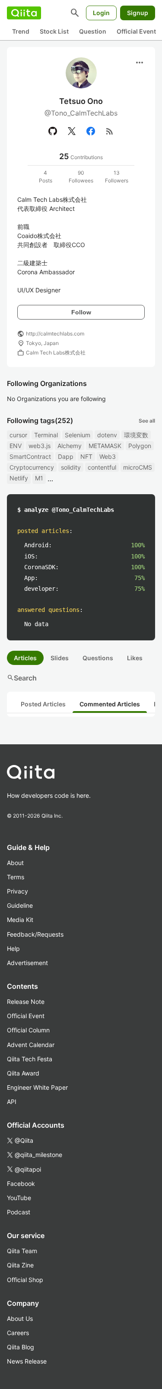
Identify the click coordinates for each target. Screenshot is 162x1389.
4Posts (45, 176)
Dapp (65, 456)
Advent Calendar (30, 1044)
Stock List (54, 31)
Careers (18, 1332)
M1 (39, 478)
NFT (86, 456)
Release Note (25, 1001)
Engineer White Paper (37, 1087)
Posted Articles (43, 704)
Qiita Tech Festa (29, 1059)
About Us (20, 1318)
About (15, 862)
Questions (98, 658)
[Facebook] (90, 131)
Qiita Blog (20, 1347)
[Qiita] (24, 12)
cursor (18, 435)
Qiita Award (23, 1073)
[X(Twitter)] (71, 131)
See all (147, 420)
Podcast (18, 1212)
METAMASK (105, 445)
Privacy (17, 891)
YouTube (19, 1197)
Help (13, 948)
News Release (27, 1361)
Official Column (28, 1030)
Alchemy (69, 445)
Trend (20, 31)
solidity (71, 467)
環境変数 (136, 435)
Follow (81, 312)
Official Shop (25, 1279)
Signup (137, 12)
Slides (60, 658)
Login (101, 12)
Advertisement (27, 962)
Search (22, 678)
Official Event (136, 31)
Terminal (46, 435)
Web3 (107, 456)
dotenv (107, 435)
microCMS (137, 467)
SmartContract (30, 456)
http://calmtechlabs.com (55, 333)
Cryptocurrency (32, 467)
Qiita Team (22, 1250)
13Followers (116, 176)
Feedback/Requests (35, 934)
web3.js (40, 445)
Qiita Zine (20, 1265)
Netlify (19, 478)
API (11, 1101)
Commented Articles (109, 704)
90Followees (81, 176)
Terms (15, 877)
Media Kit (20, 919)
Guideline (20, 905)
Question (92, 31)
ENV (16, 445)
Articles (25, 658)
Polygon (139, 445)
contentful (102, 467)
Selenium (77, 435)
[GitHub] (52, 131)
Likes (135, 658)
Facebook (21, 1183)
